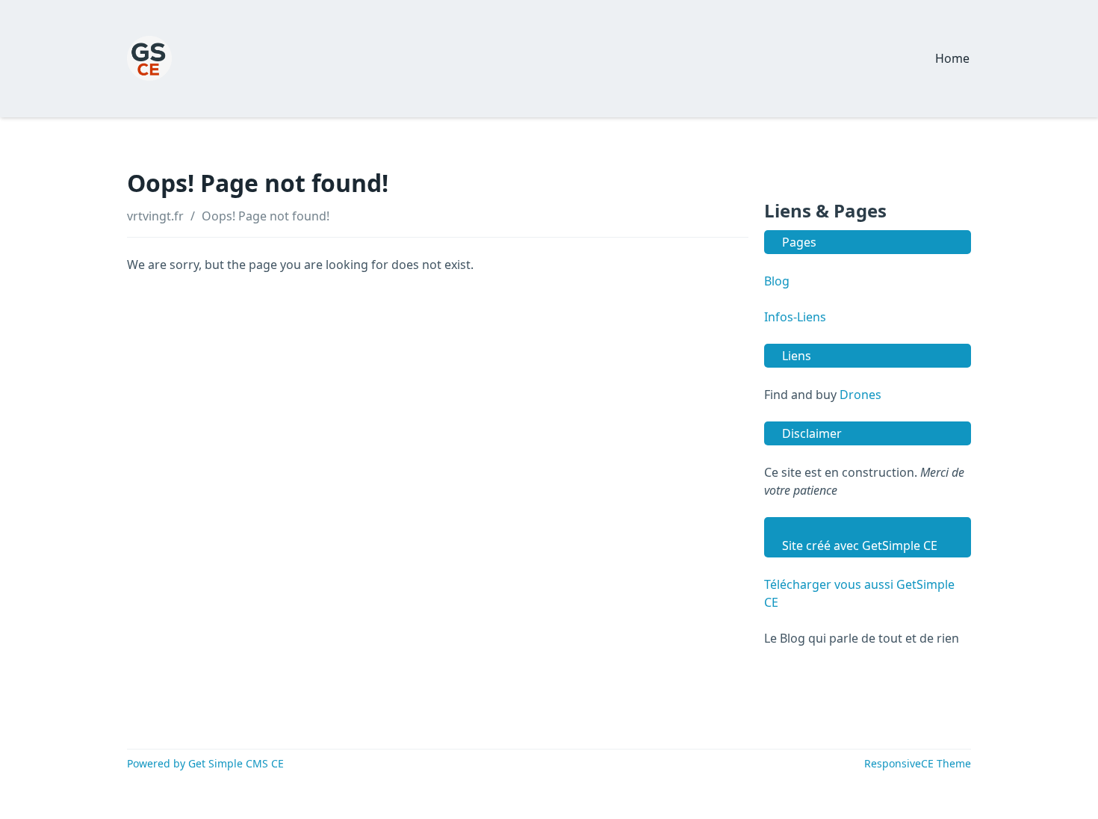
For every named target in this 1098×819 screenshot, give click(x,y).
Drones (860, 394)
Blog (777, 281)
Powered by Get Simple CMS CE (205, 763)
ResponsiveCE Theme (917, 763)
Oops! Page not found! (265, 216)
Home (952, 58)
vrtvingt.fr (155, 216)
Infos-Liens (795, 317)
